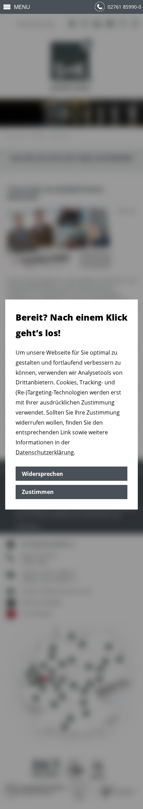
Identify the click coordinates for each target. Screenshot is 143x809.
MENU (22, 7)
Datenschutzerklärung (45, 452)
